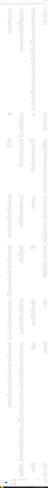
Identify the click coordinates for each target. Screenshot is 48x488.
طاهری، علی (22, 249)
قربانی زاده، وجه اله (21, 319)
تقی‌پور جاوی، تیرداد (45, 120)
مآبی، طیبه (22, 342)
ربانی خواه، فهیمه (45, 202)
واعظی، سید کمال (45, 465)
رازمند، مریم (45, 196)
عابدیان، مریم (10, 246)
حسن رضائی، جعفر (45, 159)
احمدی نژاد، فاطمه (33, 44)
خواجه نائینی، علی (33, 159)
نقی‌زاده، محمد (10, 381)
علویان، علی (10, 286)
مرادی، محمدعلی (21, 381)
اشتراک (6, 482)
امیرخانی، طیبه (33, 94)
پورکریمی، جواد (10, 28)
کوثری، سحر (10, 333)
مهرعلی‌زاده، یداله (21, 440)
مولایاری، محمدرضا (21, 447)
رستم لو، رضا (45, 214)
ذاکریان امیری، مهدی (10, 140)
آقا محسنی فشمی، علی (45, 22)
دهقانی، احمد (22, 162)
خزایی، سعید (33, 150)
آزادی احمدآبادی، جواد (44, 13)
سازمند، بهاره (21, 197)
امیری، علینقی (33, 100)
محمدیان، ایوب (21, 368)
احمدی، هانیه (33, 39)
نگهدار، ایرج (10, 384)
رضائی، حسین (45, 219)
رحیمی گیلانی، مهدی (45, 209)
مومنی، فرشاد (21, 449)
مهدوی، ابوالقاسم (21, 431)
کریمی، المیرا (10, 315)
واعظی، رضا (46, 464)
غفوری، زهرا (45, 302)
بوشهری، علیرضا (21, 45)
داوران (24, 1)
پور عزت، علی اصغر (10, 21)
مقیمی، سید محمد (21, 414)
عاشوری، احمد (10, 249)
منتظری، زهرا (22, 427)
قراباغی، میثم (22, 312)
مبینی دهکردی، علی (21, 348)
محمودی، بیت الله (21, 372)
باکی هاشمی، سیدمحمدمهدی (20, 23)
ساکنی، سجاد (22, 199)
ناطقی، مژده (10, 349)
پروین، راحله (10, 16)
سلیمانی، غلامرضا (21, 214)
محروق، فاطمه (21, 355)
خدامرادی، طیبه (33, 147)
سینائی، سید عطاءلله (21, 227)
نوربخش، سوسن (10, 390)
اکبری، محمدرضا (33, 79)
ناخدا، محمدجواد (10, 342)
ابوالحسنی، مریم (33, 21)
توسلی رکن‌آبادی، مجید (44, 126)
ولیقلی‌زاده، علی (45, 476)
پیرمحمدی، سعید (10, 30)
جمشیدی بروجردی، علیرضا (20, 127)
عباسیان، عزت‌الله (10, 257)
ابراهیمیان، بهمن (33, 16)
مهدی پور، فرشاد (21, 433)
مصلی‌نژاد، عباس (21, 399)
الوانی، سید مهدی (33, 84)
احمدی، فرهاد (33, 37)
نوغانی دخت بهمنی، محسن (9, 395)
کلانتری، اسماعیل (10, 326)
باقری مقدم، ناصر (21, 20)
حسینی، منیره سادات (45, 177)
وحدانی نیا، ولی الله (45, 467)
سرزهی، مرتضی (21, 206)
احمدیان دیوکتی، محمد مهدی (32, 40)
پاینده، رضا (10, 13)
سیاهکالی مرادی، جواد (21, 219)
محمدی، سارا (22, 363)
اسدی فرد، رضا (33, 51)
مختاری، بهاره (22, 375)
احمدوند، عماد (33, 31)
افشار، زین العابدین (33, 74)
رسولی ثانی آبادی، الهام (45, 217)
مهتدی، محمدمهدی (21, 430)
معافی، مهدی (22, 404)
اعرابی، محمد (33, 70)
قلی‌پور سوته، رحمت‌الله (21, 326)
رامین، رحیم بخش (45, 200)
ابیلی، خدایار (34, 27)
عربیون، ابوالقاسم (10, 266)
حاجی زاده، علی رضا (45, 144)
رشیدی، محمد (45, 218)
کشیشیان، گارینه (10, 325)
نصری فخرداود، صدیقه (9, 368)
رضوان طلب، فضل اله (45, 227)
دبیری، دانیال (21, 152)
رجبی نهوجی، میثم (45, 204)
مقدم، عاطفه (22, 411)
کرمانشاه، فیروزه (10, 310)
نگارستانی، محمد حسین (9, 383)
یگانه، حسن (22, 474)
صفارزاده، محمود (45, 262)
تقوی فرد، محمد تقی (45, 119)
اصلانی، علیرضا (33, 66)
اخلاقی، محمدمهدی (33, 46)
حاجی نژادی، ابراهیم (45, 146)
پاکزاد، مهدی (10, 10)
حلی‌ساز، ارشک (45, 182)
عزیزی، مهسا (10, 269)
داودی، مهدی (22, 149)
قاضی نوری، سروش (21, 306)
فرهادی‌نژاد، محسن (33, 315)
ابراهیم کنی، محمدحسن (33, 9)
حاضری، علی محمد (45, 148)
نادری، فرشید (10, 344)
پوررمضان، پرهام (10, 19)
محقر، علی (22, 356)
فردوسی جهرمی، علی (33, 313)
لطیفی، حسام (33, 346)
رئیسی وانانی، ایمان (45, 195)
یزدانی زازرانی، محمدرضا (21, 468)
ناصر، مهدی (10, 346)
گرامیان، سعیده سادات (44, 343)
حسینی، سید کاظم (45, 172)
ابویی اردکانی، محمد (33, 26)
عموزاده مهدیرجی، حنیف (9, 294)
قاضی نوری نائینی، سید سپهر (20, 309)
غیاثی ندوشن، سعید (45, 306)
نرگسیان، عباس (10, 359)
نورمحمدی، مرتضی (10, 391)
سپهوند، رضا (22, 201)
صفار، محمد (45, 261)
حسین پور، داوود (45, 164)
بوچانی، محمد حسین (21, 42)
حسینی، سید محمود (45, 174)
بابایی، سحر (22, 9)
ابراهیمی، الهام (33, 10)
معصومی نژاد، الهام (21, 406)
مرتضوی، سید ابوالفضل (21, 384)
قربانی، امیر (22, 313)
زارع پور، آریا (33, 198)
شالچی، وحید (10, 200)
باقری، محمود (22, 18)
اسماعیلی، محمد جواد (33, 55)
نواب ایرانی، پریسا (10, 385)
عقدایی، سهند (10, 280)
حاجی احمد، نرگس (45, 141)
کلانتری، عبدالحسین (10, 328)
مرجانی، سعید (21, 386)
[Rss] (11, 484)
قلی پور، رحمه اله (21, 325)
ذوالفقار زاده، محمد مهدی (9, 143)
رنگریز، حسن (45, 237)
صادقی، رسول (45, 250)
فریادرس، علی (33, 319)
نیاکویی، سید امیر (10, 399)
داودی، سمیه (22, 148)
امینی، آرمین (34, 102)
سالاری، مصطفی (21, 200)
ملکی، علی (22, 424)
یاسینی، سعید (21, 464)
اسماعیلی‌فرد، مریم (33, 57)
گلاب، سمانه (45, 345)
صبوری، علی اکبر (45, 259)
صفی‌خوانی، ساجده (45, 271)
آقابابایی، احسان (45, 19)
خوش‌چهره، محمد (33, 166)
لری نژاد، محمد (33, 343)
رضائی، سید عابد (45, 220)
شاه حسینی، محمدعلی (9, 203)
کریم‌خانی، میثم (10, 313)
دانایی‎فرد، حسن (21, 141)
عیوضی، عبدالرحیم (10, 296)
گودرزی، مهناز (45, 352)
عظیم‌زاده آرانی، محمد (9, 279)
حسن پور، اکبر (45, 158)
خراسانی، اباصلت (33, 149)
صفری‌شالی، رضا (45, 269)
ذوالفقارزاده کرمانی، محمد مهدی (8, 146)
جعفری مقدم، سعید (21, 119)
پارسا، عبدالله (10, 8)
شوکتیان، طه (10, 228)
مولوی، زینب (22, 448)
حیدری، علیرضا (45, 191)
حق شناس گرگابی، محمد (44, 181)
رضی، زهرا (46, 230)
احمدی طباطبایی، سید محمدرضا (32, 42)
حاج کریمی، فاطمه (45, 140)
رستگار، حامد (45, 210)
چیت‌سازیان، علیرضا (10, 114)
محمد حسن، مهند (21, 360)
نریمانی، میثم (10, 363)
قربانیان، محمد (21, 315)
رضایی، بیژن (45, 222)
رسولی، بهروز (45, 215)
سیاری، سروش (21, 218)
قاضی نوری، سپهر (21, 305)
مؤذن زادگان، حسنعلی (21, 343)
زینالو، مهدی (34, 207)
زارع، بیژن (34, 195)
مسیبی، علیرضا (21, 395)
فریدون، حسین (33, 320)
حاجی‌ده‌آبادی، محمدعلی (44, 143)
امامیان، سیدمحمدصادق (32, 92)
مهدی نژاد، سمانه (21, 435)
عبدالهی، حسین (10, 262)
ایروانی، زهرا (34, 106)
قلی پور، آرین (22, 323)
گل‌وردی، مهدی (45, 350)
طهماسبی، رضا (21, 260)
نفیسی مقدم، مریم (10, 379)
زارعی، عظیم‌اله (33, 199)
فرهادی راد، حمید (33, 314)
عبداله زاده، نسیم (10, 261)
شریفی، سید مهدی (10, 215)
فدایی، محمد (33, 305)
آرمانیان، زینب (45, 10)
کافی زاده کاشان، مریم (9, 304)
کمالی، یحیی (10, 329)
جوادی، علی (22, 132)
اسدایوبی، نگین (33, 50)
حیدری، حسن (45, 189)
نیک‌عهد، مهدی (10, 403)
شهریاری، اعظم (10, 225)
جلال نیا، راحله (21, 121)
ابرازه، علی (34, 8)
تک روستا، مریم (45, 122)
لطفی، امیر (34, 344)
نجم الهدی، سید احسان (9, 357)
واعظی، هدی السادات (45, 466)
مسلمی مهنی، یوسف (21, 394)
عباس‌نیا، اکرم (10, 254)
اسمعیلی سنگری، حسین (33, 59)
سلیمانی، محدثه (21, 215)
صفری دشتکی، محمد (45, 268)
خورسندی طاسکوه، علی (33, 162)
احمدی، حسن (33, 32)
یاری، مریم (22, 463)
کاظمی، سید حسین (10, 301)
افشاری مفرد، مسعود (33, 75)
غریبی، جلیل (45, 300)
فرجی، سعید (33, 312)
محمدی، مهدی (21, 365)
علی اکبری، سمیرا (10, 288)
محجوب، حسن (21, 354)
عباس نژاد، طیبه (10, 253)
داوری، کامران (21, 151)
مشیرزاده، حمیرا (21, 396)
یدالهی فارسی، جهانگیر (21, 466)
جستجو (46, 5)
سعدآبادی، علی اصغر (21, 207)
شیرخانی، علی (10, 234)
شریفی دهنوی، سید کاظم (9, 217)
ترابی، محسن (45, 115)
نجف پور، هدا (10, 354)
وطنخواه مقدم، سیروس (44, 473)
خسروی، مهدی (33, 154)
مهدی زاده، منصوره (21, 434)
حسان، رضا (46, 157)
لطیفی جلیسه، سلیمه (33, 348)
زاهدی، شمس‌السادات (33, 201)
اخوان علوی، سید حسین (33, 48)
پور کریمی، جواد (10, 27)
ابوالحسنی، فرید (33, 20)
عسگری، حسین (10, 271)
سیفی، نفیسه (22, 224)
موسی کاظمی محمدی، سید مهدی (20, 446)
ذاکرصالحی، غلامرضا (10, 139)
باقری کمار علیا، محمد (21, 19)
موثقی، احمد (22, 442)
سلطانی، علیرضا (21, 210)
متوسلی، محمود (21, 352)
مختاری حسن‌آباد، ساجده (20, 376)
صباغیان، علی (45, 257)
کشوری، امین (10, 324)
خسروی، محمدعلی (33, 153)
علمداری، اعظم (10, 284)
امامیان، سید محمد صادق (32, 91)
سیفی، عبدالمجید (21, 223)
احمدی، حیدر (33, 35)
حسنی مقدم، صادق (45, 162)
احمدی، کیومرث (33, 38)
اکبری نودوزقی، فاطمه (33, 82)
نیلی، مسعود (10, 406)
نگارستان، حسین (10, 382)
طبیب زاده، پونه (21, 257)
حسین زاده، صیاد (45, 166)
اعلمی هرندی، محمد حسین (32, 73)
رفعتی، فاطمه (45, 232)
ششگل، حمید (10, 219)
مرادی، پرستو (21, 379)
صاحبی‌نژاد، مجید (45, 246)
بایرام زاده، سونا (21, 25)
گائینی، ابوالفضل (45, 342)
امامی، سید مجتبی (33, 89)
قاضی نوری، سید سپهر (21, 307)
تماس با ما (22, 1)
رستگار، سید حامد (45, 211)
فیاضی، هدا (34, 324)
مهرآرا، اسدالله (21, 436)
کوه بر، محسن (10, 334)
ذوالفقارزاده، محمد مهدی (9, 144)
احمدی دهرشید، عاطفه (33, 41)
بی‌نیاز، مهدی (22, 51)
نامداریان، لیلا (10, 352)
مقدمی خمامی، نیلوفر (21, 412)
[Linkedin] (15, 484)
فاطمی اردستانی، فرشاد (33, 301)
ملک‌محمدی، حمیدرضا (21, 419)
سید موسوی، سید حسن (21, 221)
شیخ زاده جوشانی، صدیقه (9, 229)
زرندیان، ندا (34, 203)
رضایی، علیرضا (45, 224)
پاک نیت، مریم (10, 12)
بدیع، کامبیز (22, 28)
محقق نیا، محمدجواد (21, 357)
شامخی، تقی (10, 201)
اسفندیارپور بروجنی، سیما (32, 52)
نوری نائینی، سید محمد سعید (9, 394)
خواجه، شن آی (33, 158)
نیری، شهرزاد (10, 400)
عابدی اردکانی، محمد (9, 245)
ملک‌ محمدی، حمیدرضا (21, 418)
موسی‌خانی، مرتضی (21, 445)
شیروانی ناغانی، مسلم (9, 237)
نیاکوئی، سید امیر (10, 397)
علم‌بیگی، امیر (10, 282)
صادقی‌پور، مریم (45, 253)
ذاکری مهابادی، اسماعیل (9, 141)
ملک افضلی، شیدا (21, 417)
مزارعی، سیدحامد (21, 389)
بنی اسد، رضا (22, 35)
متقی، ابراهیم (22, 349)
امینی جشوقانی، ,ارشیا (33, 103)
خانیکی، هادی (33, 146)
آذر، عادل (46, 9)
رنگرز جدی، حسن (45, 236)
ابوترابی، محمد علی (33, 22)
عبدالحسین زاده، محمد (9, 259)
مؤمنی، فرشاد (21, 344)
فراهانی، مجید (33, 309)
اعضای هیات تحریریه (45, 481)
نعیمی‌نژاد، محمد (10, 376)
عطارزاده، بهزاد (10, 278)
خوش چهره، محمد (33, 167)
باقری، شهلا (22, 16)
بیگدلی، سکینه (21, 49)
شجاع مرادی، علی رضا (9, 207)
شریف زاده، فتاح (10, 213)
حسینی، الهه (45, 169)
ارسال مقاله (27, 1)
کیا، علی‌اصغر (10, 335)
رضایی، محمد (45, 225)
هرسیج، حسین (33, 467)
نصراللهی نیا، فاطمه (10, 364)
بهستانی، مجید (21, 40)
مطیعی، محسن (21, 402)
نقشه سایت (46, 483)
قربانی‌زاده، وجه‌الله (21, 316)
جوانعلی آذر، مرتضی (21, 135)
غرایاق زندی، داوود (45, 299)
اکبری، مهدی (34, 80)
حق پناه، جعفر (45, 179)
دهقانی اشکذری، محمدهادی (20, 163)
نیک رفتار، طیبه (10, 402)
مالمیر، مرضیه (21, 347)
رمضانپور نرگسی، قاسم (44, 233)
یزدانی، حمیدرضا (21, 467)
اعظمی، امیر (34, 71)
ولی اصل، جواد (45, 475)
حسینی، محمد (45, 176)
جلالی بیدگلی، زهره (21, 123)
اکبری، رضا (34, 77)
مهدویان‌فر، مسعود (21, 432)
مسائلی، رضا (22, 390)
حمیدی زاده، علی (45, 185)
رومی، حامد (46, 243)
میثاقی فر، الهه (21, 452)
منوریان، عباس (21, 428)
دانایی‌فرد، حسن (21, 143)
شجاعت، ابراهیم (10, 206)
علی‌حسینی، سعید (10, 289)
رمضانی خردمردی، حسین (44, 234)
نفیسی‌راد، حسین (10, 378)
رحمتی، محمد (45, 206)
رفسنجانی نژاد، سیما (45, 231)
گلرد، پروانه (45, 347)
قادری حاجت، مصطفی (21, 300)
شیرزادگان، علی (10, 236)
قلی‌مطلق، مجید (21, 327)
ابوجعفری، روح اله (33, 23)
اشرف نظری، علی (33, 61)
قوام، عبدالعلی (21, 332)
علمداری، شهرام (10, 285)
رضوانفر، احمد (45, 228)
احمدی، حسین (33, 33)
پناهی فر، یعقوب (10, 17)
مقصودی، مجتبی (21, 413)
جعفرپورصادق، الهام (21, 115)
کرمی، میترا (10, 312)
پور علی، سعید (10, 24)
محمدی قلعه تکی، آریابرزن (20, 370)
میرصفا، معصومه (21, 456)
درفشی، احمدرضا (21, 154)
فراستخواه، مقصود (33, 308)
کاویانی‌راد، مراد (10, 306)
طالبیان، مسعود (21, 245)
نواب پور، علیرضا (10, 386)
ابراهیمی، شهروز (33, 13)
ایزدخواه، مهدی (33, 108)
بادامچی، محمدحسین (21, 12)
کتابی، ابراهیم (10, 308)
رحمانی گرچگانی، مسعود (44, 205)
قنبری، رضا (22, 331)
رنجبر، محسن (45, 235)
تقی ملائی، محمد (45, 121)
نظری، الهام (10, 371)
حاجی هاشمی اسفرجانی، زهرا (44, 147)
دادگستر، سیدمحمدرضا (21, 139)
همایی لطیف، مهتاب (33, 469)
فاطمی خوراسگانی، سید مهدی (32, 302)
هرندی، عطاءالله (33, 468)
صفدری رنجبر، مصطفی (45, 266)
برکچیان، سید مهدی (21, 30)
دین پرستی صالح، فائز (21, 165)
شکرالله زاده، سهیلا (10, 221)
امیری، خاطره (33, 97)
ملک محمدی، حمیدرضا (21, 421)
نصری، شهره (10, 366)
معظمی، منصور (21, 407)
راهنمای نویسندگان (36, 1)
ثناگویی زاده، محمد (33, 114)
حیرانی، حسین (45, 193)
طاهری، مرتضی (21, 250)
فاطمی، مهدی (33, 300)
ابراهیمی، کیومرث (33, 14)
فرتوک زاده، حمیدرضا (33, 311)
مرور (43, 1)
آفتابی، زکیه (45, 18)
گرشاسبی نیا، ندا (45, 344)
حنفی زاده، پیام (45, 187)
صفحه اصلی (46, 1)
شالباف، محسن (10, 199)
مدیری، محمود (21, 378)
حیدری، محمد (45, 192)
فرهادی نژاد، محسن (33, 316)
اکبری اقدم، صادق (33, 81)
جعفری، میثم (22, 117)
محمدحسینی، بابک (21, 361)
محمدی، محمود (21, 364)
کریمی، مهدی (10, 317)
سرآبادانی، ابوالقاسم (21, 205)
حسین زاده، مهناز (45, 167)
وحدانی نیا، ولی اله (45, 468)
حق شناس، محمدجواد (45, 180)
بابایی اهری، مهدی (21, 10)
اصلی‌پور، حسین (33, 67)
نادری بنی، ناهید (10, 345)
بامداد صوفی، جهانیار (21, 24)
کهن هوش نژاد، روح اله (9, 332)
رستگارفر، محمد (45, 212)
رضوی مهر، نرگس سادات (44, 229)
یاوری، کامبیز (22, 465)
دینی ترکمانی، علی (21, 166)
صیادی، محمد (45, 277)
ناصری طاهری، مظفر (10, 348)
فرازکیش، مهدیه (33, 306)
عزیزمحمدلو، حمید (10, 268)
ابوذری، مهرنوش (33, 24)
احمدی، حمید (33, 34)
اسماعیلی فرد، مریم (33, 58)
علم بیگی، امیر (10, 283)
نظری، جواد (10, 372)
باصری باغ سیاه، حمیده (21, 14)
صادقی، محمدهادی (45, 252)
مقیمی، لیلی (22, 416)
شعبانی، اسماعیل (10, 220)
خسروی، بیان (33, 152)
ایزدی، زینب (34, 109)
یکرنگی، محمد (21, 473)
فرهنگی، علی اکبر (33, 317)
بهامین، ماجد (22, 38)
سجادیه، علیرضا (21, 204)
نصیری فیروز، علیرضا (9, 370)
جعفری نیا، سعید (21, 120)
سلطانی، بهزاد (21, 209)
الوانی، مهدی (34, 88)
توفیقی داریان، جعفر (45, 128)
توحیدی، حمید (45, 125)
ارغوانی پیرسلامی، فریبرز (32, 49)
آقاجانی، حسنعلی (45, 21)
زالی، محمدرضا (33, 200)
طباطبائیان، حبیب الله (21, 253)
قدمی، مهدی (22, 311)
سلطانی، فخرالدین (21, 212)
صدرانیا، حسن (45, 260)
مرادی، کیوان (22, 380)
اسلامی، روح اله (33, 53)
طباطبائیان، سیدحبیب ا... (21, 254)
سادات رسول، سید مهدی (20, 195)
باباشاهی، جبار (21, 8)
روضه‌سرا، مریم (45, 242)
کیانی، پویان (10, 336)
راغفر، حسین (45, 199)
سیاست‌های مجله (31, 1)
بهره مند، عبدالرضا (21, 39)
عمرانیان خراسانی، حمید (9, 293)
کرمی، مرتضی (10, 311)
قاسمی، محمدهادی (21, 304)
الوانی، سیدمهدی (33, 86)
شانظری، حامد (10, 202)
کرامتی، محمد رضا (10, 309)
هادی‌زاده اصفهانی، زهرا (33, 465)
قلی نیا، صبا (22, 328)
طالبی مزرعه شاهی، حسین (20, 246)
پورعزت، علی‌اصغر (10, 22)
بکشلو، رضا (22, 34)
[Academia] (13, 484)
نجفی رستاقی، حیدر (10, 355)
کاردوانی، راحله (10, 299)
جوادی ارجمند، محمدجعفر (20, 133)
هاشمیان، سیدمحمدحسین (32, 466)
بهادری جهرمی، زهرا (21, 36)
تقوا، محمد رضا (45, 118)
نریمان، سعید (10, 362)
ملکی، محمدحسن (21, 426)
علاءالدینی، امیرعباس (9, 281)
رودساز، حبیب (45, 241)
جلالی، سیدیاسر (21, 122)
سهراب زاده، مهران (21, 216)
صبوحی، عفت (45, 258)
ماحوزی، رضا (22, 345)
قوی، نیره (22, 333)
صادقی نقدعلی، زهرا (45, 254)
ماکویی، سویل (21, 346)
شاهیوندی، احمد (10, 204)
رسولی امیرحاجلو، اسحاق (44, 216)
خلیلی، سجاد (33, 157)
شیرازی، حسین (10, 230)
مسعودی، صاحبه (21, 392)
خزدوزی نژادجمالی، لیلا (33, 151)
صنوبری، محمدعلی (45, 275)
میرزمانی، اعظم (21, 453)
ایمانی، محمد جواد (33, 110)
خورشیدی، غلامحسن (33, 164)
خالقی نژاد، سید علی (33, 143)
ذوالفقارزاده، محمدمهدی (9, 145)
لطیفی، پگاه (34, 345)
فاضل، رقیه (34, 299)
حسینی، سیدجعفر (45, 170)
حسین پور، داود (45, 163)
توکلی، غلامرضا (45, 129)
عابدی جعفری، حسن (10, 247)
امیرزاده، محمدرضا (33, 95)
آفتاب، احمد (45, 17)
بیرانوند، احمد (21, 48)
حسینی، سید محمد (45, 173)
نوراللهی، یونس (10, 389)
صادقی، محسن (45, 251)
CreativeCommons (22, 480)
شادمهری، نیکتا (10, 196)
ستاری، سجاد (22, 202)
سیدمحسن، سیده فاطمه (21, 220)
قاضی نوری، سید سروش (21, 308)
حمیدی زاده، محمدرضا (45, 186)
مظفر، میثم (22, 403)
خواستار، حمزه (33, 161)
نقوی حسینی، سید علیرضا (9, 380)
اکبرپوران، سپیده (33, 76)
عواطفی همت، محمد (10, 295)
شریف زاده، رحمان (10, 212)
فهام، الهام (34, 323)
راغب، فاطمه (45, 198)
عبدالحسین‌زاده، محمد (9, 258)
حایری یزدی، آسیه (45, 149)
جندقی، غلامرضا (21, 128)
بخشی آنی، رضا (21, 27)
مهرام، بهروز (22, 438)
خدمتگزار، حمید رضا (33, 148)
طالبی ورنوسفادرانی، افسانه (20, 247)
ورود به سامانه (6, 1)
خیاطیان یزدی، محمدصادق (32, 168)
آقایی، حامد (45, 23)
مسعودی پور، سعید (21, 393)
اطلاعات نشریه (40, 1)
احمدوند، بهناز (33, 30)
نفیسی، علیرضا (10, 377)
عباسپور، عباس (10, 252)
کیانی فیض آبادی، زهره (9, 338)
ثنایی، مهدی (34, 115)
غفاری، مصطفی (45, 301)
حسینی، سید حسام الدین (44, 171)
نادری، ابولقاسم (10, 343)
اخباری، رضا (34, 45)
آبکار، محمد (45, 8)
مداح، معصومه (21, 377)
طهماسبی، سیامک (21, 261)
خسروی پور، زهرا (33, 155)
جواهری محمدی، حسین (21, 136)
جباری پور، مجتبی (21, 114)
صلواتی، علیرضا (45, 272)
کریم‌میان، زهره (10, 314)
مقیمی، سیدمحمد (21, 415)
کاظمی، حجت (10, 300)
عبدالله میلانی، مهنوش (9, 260)
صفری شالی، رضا (45, 270)
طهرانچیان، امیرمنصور (21, 259)
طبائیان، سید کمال (21, 252)
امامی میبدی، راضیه (33, 93)
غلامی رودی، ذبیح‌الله (45, 304)
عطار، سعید (10, 275)
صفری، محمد (45, 267)
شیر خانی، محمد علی (10, 233)
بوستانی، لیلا (22, 44)
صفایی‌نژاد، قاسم (45, 264)
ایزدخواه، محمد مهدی (33, 107)
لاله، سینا (34, 342)
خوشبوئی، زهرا (33, 165)
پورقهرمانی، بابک (10, 26)
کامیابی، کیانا (10, 305)
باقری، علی (22, 17)
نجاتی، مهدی (10, 353)
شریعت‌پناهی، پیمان (10, 210)
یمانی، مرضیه (22, 476)
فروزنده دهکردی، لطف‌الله (32, 318)
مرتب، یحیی (22, 383)
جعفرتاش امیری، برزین (21, 116)
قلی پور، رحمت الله (21, 324)
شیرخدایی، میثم (10, 235)
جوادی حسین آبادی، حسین (20, 134)
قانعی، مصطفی (21, 310)
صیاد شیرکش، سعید (45, 276)
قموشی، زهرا (22, 329)
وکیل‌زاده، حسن (45, 474)
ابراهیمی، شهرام (33, 12)
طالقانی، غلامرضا (21, 248)
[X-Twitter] (12, 484)
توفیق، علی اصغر (45, 127)
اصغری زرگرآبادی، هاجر (33, 64)
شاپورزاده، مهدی (10, 195)
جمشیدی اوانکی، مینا (21, 126)
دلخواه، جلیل (22, 158)
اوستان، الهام (33, 104)
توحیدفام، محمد (45, 124)
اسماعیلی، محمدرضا (33, 56)
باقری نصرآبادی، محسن (21, 22)
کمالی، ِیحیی (10, 331)
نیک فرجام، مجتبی (10, 404)
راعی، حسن (46, 197)
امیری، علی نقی (33, 98)
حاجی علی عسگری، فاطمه (44, 145)
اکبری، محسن (33, 78)
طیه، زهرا (22, 262)
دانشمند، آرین (21, 147)
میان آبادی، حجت (21, 451)
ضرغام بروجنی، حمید (33, 246)
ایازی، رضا (34, 105)
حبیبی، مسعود (45, 153)
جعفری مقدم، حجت (21, 118)
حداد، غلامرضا (45, 154)
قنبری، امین (22, 330)
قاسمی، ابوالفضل (21, 302)
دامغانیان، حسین (21, 140)
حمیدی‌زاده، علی (45, 184)
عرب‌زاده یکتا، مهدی (10, 265)
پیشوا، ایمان (10, 33)
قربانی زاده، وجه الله (21, 317)
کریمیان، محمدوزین (10, 320)
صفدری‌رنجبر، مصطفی (45, 265)
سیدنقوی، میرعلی (21, 222)
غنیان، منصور (45, 305)
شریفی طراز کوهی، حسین (9, 218)
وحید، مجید (45, 472)
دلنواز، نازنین (22, 159)
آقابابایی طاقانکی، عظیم (44, 20)
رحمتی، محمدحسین (45, 207)
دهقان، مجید (22, 161)
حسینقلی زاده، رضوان (45, 168)
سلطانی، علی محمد (21, 211)
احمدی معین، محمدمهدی (32, 43)
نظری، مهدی (10, 375)
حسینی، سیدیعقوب (45, 175)
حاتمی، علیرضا (45, 139)
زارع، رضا (34, 197)
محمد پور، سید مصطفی (21, 359)
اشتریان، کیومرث (33, 60)
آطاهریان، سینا (45, 16)
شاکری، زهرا (10, 198)
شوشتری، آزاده (10, 227)
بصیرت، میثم (22, 32)
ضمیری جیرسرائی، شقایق (32, 248)
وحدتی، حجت (45, 469)
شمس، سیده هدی (10, 223)
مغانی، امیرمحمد (21, 410)
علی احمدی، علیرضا (10, 287)
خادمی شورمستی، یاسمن (32, 140)
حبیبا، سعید (45, 150)
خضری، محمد (33, 156)
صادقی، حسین (45, 248)
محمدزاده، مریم (21, 362)
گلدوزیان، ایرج (45, 346)
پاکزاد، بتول (10, 9)
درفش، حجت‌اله (21, 153)
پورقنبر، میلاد (10, 25)
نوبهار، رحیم (10, 388)
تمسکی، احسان (45, 123)
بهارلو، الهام (22, 37)
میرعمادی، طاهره (21, 458)
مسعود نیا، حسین (21, 391)
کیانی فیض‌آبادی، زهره (9, 337)
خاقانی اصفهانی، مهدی (33, 141)
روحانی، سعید (45, 240)
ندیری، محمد (10, 358)
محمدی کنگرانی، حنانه (21, 371)
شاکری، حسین (10, 197)
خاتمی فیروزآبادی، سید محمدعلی (32, 139)
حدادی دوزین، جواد (45, 156)
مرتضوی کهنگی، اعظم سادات (20, 385)
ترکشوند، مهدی (45, 116)
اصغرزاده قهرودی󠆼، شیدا (32, 63)
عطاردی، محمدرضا (10, 277)
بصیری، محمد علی (21, 33)
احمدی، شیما (33, 36)
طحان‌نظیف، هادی (21, 258)
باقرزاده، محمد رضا (21, 15)
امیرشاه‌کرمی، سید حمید (32, 96)
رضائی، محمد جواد (45, 221)
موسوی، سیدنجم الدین (21, 443)
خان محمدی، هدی (33, 145)
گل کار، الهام (45, 348)
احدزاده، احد (33, 28)
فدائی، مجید (34, 304)
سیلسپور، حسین (21, 225)
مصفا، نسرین (22, 398)
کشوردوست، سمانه (10, 322)
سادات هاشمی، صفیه (21, 196)
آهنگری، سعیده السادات (44, 24)
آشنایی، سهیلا (45, 15)
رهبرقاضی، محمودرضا (45, 238)
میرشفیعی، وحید (21, 455)
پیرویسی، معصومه (10, 32)
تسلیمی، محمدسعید (45, 117)
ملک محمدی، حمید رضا (21, 420)
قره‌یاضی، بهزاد (21, 320)
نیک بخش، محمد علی (9, 401)
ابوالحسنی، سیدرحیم (33, 19)
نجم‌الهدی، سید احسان (9, 356)
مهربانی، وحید (21, 439)
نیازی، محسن (10, 396)
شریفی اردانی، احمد (10, 216)
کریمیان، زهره (10, 319)
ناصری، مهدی (10, 347)
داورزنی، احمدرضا (21, 150)
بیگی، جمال (22, 50)
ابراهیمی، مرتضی (33, 15)
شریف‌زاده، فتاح (10, 211)
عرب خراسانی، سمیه (9, 264)
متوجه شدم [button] (2, 487)
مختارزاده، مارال (21, 374)
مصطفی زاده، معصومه (21, 397)
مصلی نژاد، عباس (21, 400)
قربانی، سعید (22, 314)
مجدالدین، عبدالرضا (21, 353)
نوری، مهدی (10, 392)
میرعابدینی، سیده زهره (21, 457)
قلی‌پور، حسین (21, 322)
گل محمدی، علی (45, 349)
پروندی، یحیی (10, 15)
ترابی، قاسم (45, 114)
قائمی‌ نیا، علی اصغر (21, 299)
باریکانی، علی (22, 13)
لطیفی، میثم (34, 347)
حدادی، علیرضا (45, 155)
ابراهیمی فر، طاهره (33, 17)
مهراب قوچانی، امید (21, 437)
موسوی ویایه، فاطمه (21, 444)
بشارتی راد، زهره (21, 31)
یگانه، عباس (22, 475)
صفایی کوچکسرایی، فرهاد (44, 263)
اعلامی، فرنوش (33, 72)
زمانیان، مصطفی (33, 205)
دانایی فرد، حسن (21, 145)
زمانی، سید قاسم (33, 204)
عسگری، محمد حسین (9, 272)
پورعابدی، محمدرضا (10, 20)
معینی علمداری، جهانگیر (21, 409)
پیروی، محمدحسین (10, 31)
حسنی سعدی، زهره (45, 161)
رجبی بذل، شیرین (45, 203)
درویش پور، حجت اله (21, 156)
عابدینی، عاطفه (10, 248)
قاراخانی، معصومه (21, 301)
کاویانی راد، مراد (10, 307)
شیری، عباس (10, 238)
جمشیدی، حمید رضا (21, 125)
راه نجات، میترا (45, 201)
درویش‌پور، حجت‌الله (21, 155)
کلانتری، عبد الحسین (10, 327)
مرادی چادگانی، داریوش (21, 382)
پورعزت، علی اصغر (10, 23)
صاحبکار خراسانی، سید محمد (44, 245)
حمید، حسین (45, 183)
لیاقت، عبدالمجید (33, 349)
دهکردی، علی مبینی (21, 164)
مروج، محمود (22, 388)
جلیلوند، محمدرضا (21, 124)
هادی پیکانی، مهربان (33, 463)
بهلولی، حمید (22, 41)
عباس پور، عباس (10, 251)
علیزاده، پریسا (10, 290)
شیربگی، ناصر (10, 232)
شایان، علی (10, 205)
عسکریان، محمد (10, 270)
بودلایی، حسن (21, 43)
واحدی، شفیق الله (45, 463)
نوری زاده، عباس (10, 393)
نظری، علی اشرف (10, 373)
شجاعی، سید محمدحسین (9, 209)
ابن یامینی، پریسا (33, 18)
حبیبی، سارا (45, 152)
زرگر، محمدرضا (33, 202)
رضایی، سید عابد (45, 223)
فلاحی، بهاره (34, 322)
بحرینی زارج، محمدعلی (21, 26)
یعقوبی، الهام (22, 472)
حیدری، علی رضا (45, 190)
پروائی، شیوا (10, 14)
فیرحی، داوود (33, 325)
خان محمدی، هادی (33, 144)
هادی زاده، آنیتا (33, 464)
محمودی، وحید (21, 373)
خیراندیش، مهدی (33, 169)
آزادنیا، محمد (45, 12)
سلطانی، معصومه (21, 213)
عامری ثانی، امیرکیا (10, 250)
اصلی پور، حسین (33, 68)
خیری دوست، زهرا (33, 171)
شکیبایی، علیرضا (10, 222)
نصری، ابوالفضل (10, 365)
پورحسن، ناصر (10, 18)
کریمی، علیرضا (10, 316)
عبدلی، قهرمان (10, 263)
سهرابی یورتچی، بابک (21, 217)
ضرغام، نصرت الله (33, 245)
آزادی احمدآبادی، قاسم (44, 14)
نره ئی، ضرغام (10, 361)
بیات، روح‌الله (22, 46)
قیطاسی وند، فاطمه (21, 334)
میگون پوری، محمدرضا (21, 460)
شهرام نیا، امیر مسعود (9, 224)
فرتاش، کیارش (33, 310)
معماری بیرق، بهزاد (21, 408)
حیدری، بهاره (45, 188)
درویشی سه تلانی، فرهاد (21, 157)
